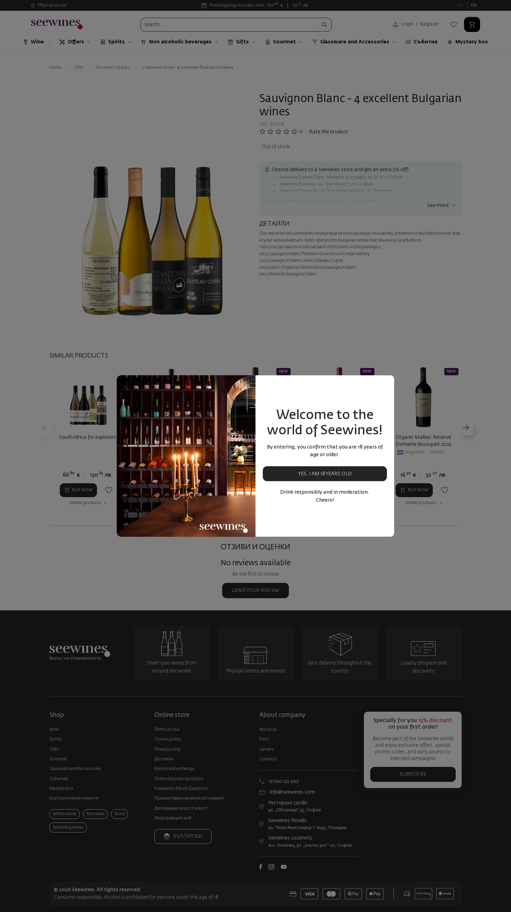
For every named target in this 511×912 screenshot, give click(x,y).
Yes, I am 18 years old (325, 473)
